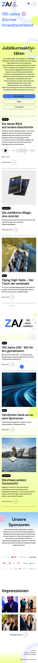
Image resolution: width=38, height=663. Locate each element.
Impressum (33, 650)
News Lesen (5, 297)
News (19, 102)
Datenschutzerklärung (30, 652)
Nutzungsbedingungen (30, 654)
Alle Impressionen (16, 635)
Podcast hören (6, 162)
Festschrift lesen (7, 230)
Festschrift (19, 107)
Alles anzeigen (19, 96)
